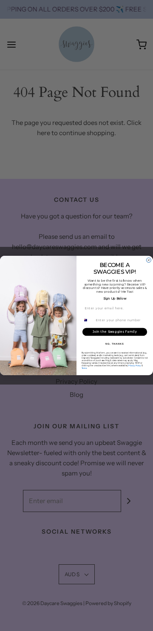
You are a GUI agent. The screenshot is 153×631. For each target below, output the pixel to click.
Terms (84, 368)
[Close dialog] (148, 260)
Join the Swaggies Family (115, 332)
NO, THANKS (114, 343)
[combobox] (88, 320)
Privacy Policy (134, 366)
